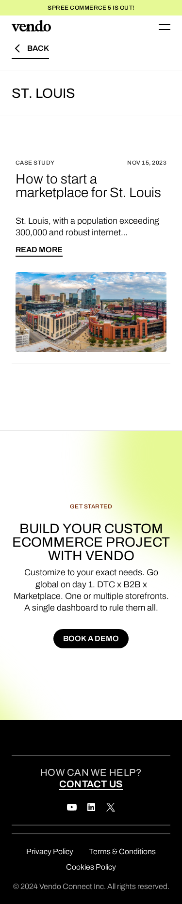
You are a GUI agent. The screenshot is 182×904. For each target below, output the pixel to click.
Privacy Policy (49, 851)
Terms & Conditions (122, 851)
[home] (31, 27)
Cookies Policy (91, 867)
